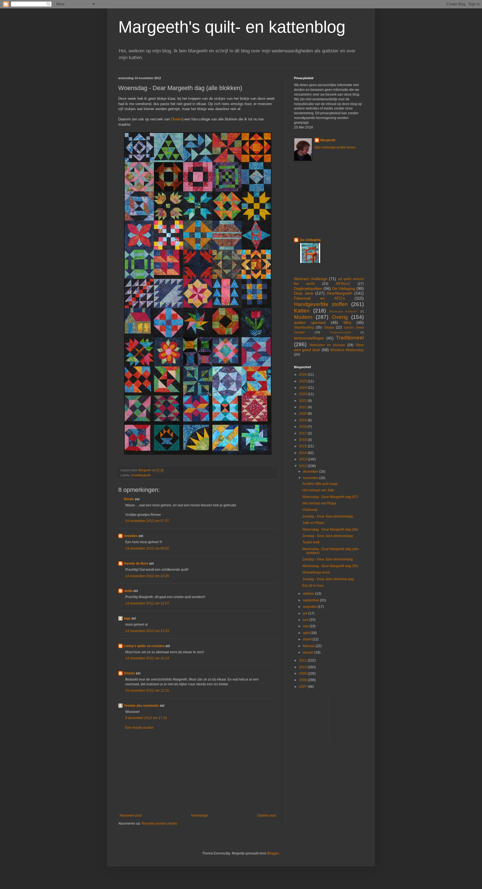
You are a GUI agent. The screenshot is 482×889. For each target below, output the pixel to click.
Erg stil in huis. (313, 585)
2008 (303, 680)
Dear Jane (303, 293)
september (311, 600)
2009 (303, 674)
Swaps (329, 327)
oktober (309, 594)
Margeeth (327, 140)
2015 (303, 446)
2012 (303, 466)
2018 (303, 427)
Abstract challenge (310, 278)
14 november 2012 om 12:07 (147, 603)
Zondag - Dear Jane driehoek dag (328, 579)
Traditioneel (350, 338)
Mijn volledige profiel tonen (335, 147)
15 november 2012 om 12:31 (147, 691)
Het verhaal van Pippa (319, 503)
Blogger (273, 853)
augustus (310, 607)
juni (306, 620)
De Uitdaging (343, 288)
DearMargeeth (141, 475)
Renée (129, 499)
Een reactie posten (139, 728)
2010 (303, 667)
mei (306, 626)
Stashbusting (304, 327)
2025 (303, 381)
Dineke (176, 119)
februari (309, 646)
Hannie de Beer (136, 563)
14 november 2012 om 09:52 (147, 548)
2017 (303, 433)
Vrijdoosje (310, 510)
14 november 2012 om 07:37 (147, 521)
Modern (303, 317)
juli (305, 613)
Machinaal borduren (343, 311)
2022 (303, 401)
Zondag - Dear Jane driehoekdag (327, 516)
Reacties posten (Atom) (159, 823)
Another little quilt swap (320, 484)
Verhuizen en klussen (327, 345)
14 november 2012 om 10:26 (147, 576)
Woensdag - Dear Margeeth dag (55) (330, 566)
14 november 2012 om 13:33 (147, 631)
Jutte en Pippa (313, 523)
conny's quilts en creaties (144, 646)
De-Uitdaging (310, 240)
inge (127, 618)
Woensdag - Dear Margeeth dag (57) (330, 497)
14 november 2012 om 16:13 (147, 658)
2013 (303, 459)
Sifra (347, 322)
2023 (303, 394)
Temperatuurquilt (340, 332)
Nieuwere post (131, 815)
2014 (303, 453)
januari (308, 652)
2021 (303, 407)
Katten (302, 311)
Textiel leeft (310, 542)
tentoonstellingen (309, 338)
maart (307, 639)
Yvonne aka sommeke (141, 706)
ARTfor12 (343, 284)
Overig (340, 317)
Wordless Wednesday (347, 350)
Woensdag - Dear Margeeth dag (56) (330, 529)
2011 (303, 660)
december (311, 471)
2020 (303, 414)
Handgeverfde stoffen (321, 304)
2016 (303, 440)
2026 (303, 375)
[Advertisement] (198, 772)
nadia (128, 591)
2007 (303, 687)
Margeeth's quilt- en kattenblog (231, 27)
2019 (303, 420)
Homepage (199, 815)
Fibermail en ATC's (319, 298)
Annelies (131, 536)
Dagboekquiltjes (308, 288)
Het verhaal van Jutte (318, 490)
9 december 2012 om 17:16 (146, 718)
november (311, 478)
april (306, 633)
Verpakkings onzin (316, 572)
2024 (303, 388)
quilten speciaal (310, 322)
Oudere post (266, 815)
